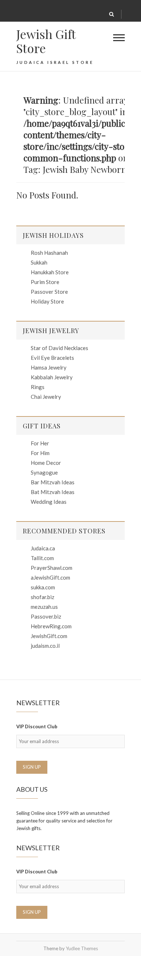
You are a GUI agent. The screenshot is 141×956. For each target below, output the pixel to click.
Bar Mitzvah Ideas (52, 482)
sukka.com (43, 587)
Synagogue (44, 472)
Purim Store (45, 282)
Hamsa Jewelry (49, 367)
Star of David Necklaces (59, 348)
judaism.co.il (45, 645)
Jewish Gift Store (46, 41)
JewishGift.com (49, 636)
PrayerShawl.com (51, 567)
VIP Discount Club (36, 726)
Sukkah (39, 262)
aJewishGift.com (50, 577)
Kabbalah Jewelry (52, 377)
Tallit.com (42, 558)
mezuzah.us (44, 606)
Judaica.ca (43, 548)
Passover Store (49, 291)
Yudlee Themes (82, 948)
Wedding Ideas (49, 501)
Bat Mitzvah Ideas (52, 492)
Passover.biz (46, 616)
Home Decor (46, 462)
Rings (37, 387)
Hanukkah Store (50, 272)
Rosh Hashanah (49, 252)
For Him (40, 453)
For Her (40, 443)
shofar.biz (42, 597)
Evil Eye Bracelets (52, 357)
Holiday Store (47, 301)
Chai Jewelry (46, 396)
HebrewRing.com (51, 626)
